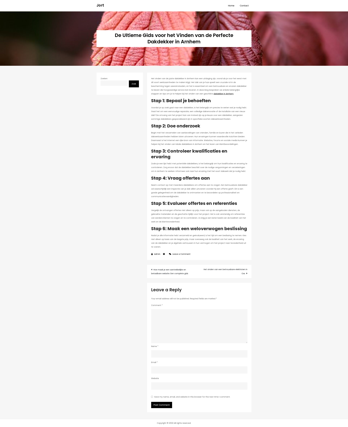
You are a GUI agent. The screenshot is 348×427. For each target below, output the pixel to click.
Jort (100, 5)
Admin (157, 254)
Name (154, 346)
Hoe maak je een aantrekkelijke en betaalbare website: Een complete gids (169, 271)
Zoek (134, 83)
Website (155, 378)
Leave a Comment (181, 254)
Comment (157, 305)
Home (231, 5)
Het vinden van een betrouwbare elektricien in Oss (225, 271)
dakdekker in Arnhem (224, 93)
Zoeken (104, 78)
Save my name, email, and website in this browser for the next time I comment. (192, 397)
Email (154, 362)
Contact (244, 5)
